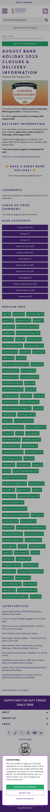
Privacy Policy (12, 777)
